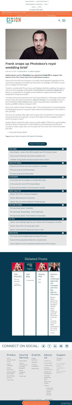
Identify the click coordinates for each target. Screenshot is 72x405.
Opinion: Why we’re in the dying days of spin (24, 226)
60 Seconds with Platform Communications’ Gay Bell (27, 188)
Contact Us (47, 361)
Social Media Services (11, 376)
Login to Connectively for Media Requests (23, 365)
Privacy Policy (48, 363)
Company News (17, 284)
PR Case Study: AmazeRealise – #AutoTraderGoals (26, 212)
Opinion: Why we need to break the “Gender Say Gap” (27, 202)
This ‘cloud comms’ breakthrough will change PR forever (28, 236)
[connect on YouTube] (61, 346)
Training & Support (59, 359)
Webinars (34, 362)
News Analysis (15, 191)
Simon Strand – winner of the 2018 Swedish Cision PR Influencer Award (33, 152)
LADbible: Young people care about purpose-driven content (29, 160)
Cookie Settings (48, 399)
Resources (13, 233)
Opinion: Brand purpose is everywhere (22, 198)
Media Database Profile (22, 372)
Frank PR (46, 75)
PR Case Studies (15, 205)
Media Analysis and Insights (11, 372)
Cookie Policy (48, 365)
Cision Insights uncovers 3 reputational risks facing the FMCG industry (33, 244)
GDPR (39, 7)
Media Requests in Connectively (34, 4)
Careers (34, 7)
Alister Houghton (35, 71)
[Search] (58, 20)
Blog (46, 4)
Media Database (10, 364)
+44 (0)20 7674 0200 (36, 10)
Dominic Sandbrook (54, 90)
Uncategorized (30, 280)
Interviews (13, 177)
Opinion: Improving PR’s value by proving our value (27, 230)
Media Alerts (23, 361)
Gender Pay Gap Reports (48, 372)
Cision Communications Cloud (11, 359)
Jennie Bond (39, 90)
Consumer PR (24, 136)
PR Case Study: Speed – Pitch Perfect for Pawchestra (27, 216)
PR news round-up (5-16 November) (22, 174)
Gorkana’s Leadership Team (47, 377)
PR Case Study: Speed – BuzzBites (21, 208)
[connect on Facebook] (49, 346)
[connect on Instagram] (66, 346)
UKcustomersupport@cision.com (62, 371)
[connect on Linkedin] (55, 346)
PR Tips (12, 219)
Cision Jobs (10, 380)
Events (19, 285)
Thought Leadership (35, 365)
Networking (35, 368)
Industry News (22, 71)
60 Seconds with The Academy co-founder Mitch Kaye (28, 180)
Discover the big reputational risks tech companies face (28, 240)
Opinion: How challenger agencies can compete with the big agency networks (36, 222)
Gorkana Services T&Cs (48, 368)
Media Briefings (34, 359)
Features (13, 149)
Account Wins (14, 136)
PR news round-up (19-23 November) (22, 170)
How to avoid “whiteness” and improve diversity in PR (27, 156)
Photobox (27, 75)
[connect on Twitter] (43, 346)
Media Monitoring (10, 368)
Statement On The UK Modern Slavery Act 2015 (49, 391)
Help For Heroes (39, 100)
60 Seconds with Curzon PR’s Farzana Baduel (25, 184)
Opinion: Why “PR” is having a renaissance (24, 194)
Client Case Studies (47, 382)
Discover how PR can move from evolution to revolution (28, 166)
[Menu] (62, 20)
